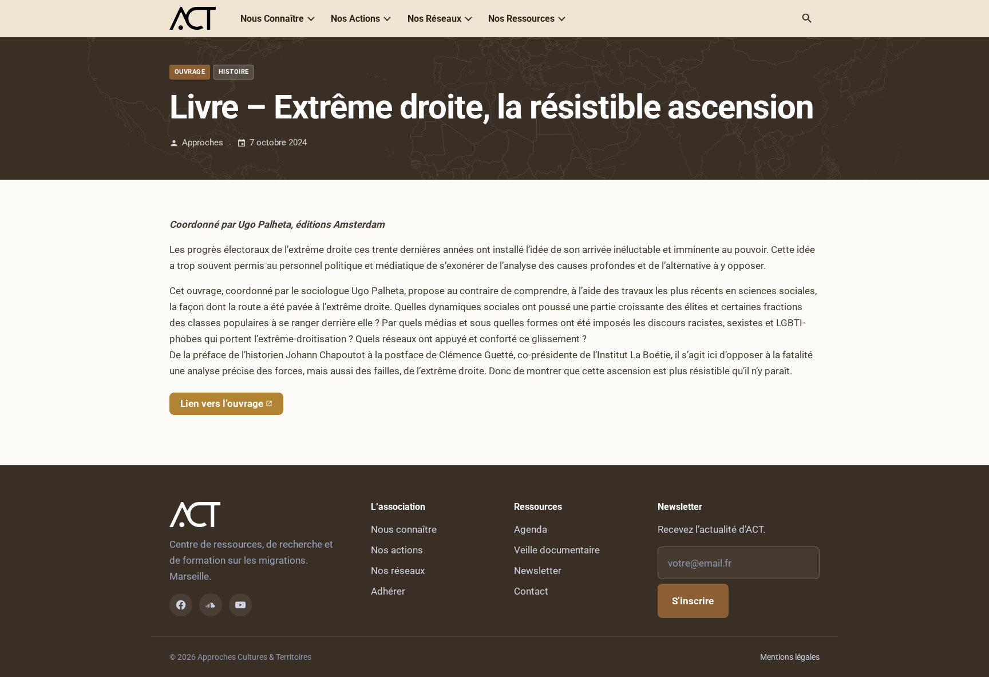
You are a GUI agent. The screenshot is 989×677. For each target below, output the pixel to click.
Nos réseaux (398, 570)
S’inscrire (693, 601)
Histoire (234, 72)
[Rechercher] (807, 18)
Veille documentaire (557, 550)
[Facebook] (180, 604)
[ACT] (192, 18)
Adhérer (388, 591)
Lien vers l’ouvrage (221, 403)
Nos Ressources (521, 18)
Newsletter (537, 570)
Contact (531, 591)
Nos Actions (355, 18)
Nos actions (397, 550)
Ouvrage (190, 72)
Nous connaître (404, 529)
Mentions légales (790, 657)
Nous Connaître (272, 18)
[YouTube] (240, 604)
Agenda (530, 529)
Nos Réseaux (434, 18)
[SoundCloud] (210, 604)
